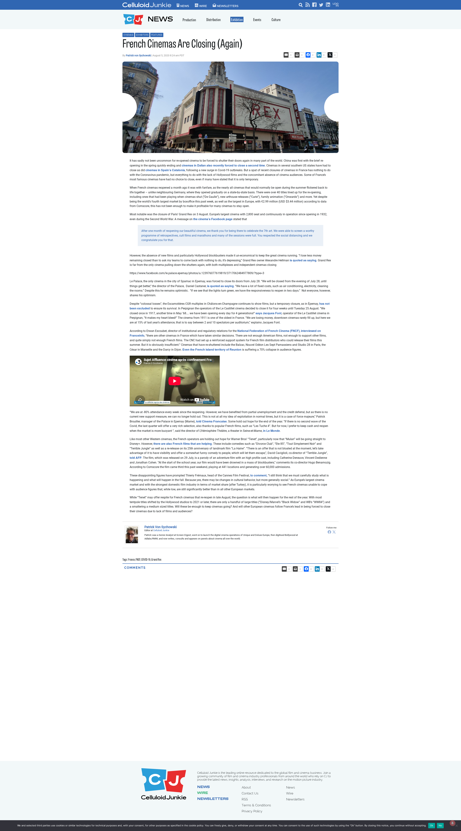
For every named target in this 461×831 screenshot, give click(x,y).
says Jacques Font (268, 313)
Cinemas (128, 35)
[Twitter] (334, 532)
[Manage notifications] (452, 823)
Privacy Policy (252, 811)
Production (189, 20)
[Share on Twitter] (330, 55)
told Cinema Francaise (211, 421)
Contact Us (250, 793)
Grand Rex (156, 560)
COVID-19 (145, 560)
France (131, 560)
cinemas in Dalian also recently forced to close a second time (223, 165)
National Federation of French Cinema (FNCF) (268, 331)
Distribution (213, 20)
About (246, 787)
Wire (202, 793)
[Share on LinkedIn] (319, 55)
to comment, (258, 475)
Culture (276, 20)
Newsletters (227, 5)
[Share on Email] (286, 55)
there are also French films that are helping (182, 444)
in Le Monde (271, 431)
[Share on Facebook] (308, 55)
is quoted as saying (303, 260)
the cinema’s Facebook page (212, 219)
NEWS (160, 20)
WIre (203, 5)
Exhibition (237, 20)
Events (257, 20)
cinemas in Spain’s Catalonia (165, 170)
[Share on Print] (297, 55)
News (184, 5)
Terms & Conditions (256, 805)
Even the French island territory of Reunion (211, 349)
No (440, 825)
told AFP (136, 458)
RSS (245, 799)
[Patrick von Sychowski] (133, 534)
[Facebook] (329, 532)
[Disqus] (230, 615)
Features (156, 35)
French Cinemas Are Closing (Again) (182, 45)
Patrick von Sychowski (138, 55)
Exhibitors (142, 35)
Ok (431, 825)
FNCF (138, 560)
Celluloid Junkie (161, 530)
